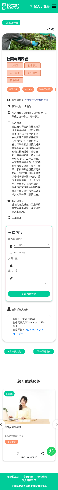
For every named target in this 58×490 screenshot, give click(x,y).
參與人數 (13, 258)
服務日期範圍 (15, 238)
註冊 (47, 6)
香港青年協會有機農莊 (36, 99)
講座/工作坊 (44, 89)
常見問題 (28, 476)
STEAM (28, 89)
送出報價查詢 (29, 293)
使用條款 (42, 476)
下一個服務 (43, 351)
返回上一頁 (12, 22)
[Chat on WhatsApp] (51, 451)
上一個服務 (15, 351)
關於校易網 (13, 476)
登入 (37, 6)
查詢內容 (13, 270)
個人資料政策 (29, 480)
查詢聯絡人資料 (19, 309)
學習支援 (13, 89)
